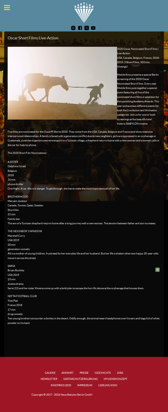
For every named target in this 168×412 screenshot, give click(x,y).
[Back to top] (157, 269)
